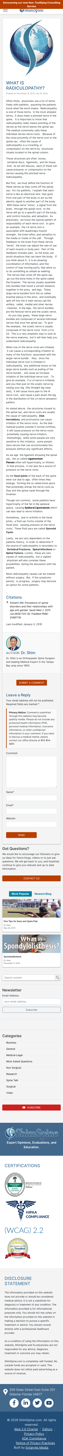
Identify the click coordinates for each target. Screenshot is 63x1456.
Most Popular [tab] (20, 893)
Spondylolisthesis (12, 956)
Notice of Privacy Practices (35, 1443)
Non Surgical (13, 1067)
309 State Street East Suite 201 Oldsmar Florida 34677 (32, 1392)
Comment (11, 753)
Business (11, 1042)
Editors (47, 1429)
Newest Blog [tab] (43, 893)
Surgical (11, 1086)
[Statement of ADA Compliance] (24, 1230)
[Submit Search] (58, 978)
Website (10, 818)
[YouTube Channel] (49, 1403)
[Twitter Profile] (37, 1403)
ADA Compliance (34, 1438)
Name (9, 792)
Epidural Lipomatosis (37, 507)
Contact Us (31, 878)
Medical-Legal (14, 1055)
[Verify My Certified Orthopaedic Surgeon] (15, 1184)
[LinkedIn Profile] (25, 1403)
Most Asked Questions (19, 1061)
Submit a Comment (31, 682)
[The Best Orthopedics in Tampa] (18, 1247)
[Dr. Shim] (13, 643)
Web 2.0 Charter (26, 1429)
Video (9, 1092)
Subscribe (33, 1107)
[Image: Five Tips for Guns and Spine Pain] (31, 908)
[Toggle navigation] (6, 9)
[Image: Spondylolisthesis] (31, 944)
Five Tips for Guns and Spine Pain (21, 921)
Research (11, 1073)
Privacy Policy (34, 1434)
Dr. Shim (44, 93)
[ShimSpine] (31, 10)
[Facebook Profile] (14, 1403)
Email (9, 805)
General (10, 1048)
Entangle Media (37, 1447)
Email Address (10, 995)
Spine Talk (12, 1080)
